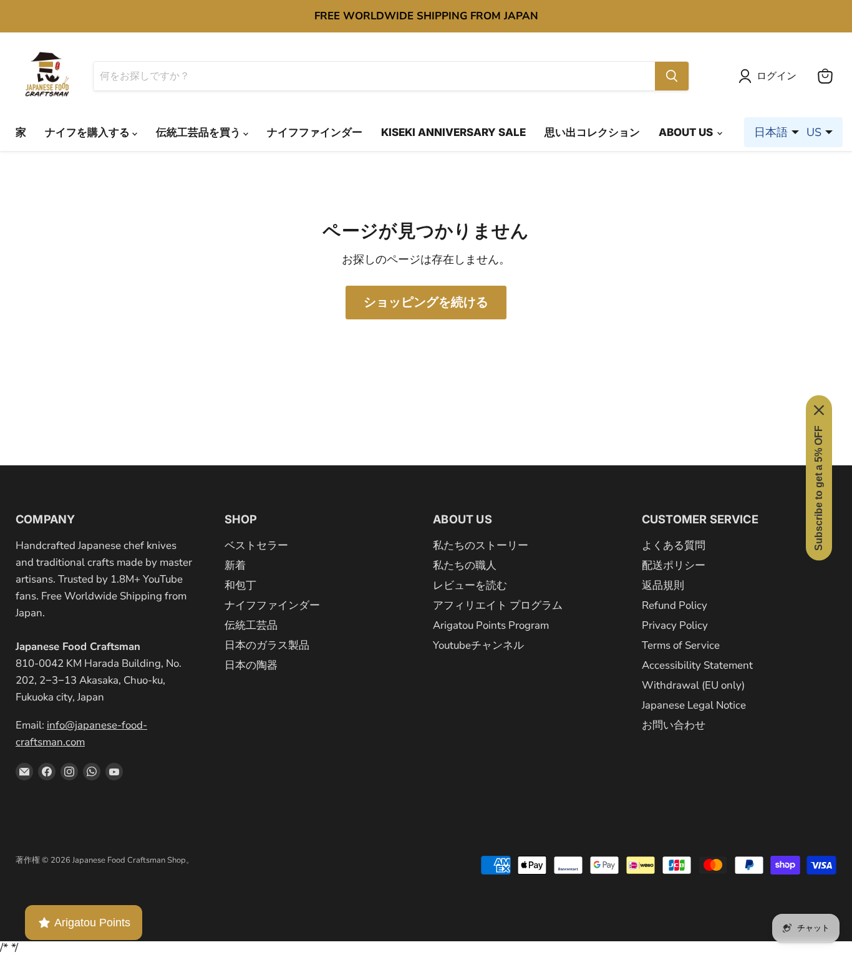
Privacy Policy (675, 625)
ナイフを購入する (88, 132)
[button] (770, 76)
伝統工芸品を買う (199, 132)
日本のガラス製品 (267, 645)
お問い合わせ (673, 725)
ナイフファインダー (314, 132)
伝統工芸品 (251, 625)
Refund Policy (674, 605)
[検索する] (672, 76)
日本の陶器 (251, 665)
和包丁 (240, 585)
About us (687, 132)
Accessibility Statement (697, 665)
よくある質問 (673, 545)
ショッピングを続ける (426, 302)
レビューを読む (470, 585)
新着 (235, 565)
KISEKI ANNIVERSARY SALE (453, 132)
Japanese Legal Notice (694, 705)
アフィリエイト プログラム (498, 605)
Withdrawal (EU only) (693, 685)
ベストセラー (256, 545)
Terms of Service (681, 645)
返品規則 (663, 585)
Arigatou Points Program (491, 625)
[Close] (819, 410)
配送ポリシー (673, 565)
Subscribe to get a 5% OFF (818, 487)
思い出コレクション (592, 132)
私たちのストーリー (480, 545)
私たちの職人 (464, 565)
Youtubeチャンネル (478, 645)
